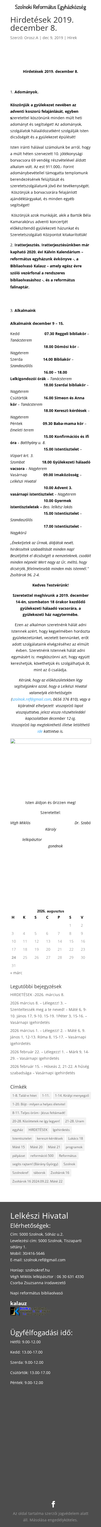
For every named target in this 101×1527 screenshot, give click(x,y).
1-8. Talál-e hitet (24, 1095)
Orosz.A (31, 37)
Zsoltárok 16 (60, 1172)
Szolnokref (20, 1172)
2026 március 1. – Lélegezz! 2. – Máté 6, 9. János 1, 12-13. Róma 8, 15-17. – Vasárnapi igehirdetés (48, 1037)
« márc (16, 972)
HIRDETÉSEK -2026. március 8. (37, 994)
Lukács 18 (75, 1138)
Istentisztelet (22, 1138)
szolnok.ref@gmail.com (44, 1259)
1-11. (46, 1095)
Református (67, 1155)
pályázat (18, 1155)
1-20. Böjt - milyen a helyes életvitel (38, 1104)
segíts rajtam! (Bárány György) (35, 1164)
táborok (39, 1172)
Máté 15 (18, 1147)
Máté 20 (36, 1147)
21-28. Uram (74, 1121)
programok (74, 1147)
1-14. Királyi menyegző (72, 1095)
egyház (17, 1129)
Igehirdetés (61, 1129)
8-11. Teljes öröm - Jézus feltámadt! (38, 1112)
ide (40, 731)
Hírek (72, 37)
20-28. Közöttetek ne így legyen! (36, 1121)
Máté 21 (54, 1147)
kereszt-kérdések (50, 1138)
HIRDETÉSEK (38, 1129)
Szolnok (69, 1164)
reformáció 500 (42, 1155)
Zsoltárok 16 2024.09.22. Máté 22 (37, 1181)
